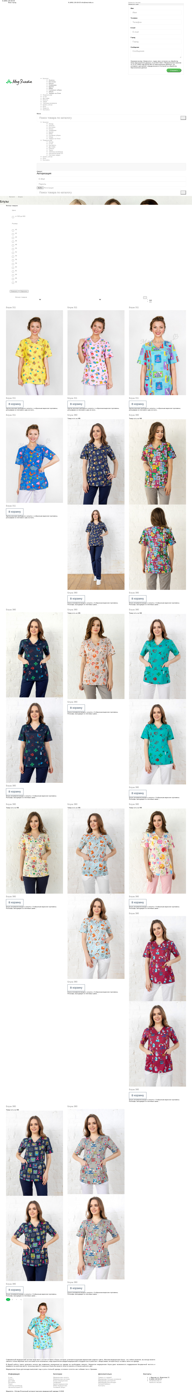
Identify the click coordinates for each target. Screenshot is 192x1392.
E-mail (133, 28)
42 (16, 233)
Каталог (46, 78)
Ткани (45, 101)
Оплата (45, 100)
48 (16, 244)
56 (16, 259)
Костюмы (52, 82)
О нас (45, 96)
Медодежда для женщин (107, 1382)
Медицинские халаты (61, 1377)
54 (16, 256)
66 (16, 278)
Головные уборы (55, 90)
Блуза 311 (11, 307)
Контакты (46, 110)
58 (16, 263)
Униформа (53, 85)
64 (16, 274)
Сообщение (135, 47)
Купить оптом (47, 105)
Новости (46, 108)
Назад (51, 124)
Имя (132, 8)
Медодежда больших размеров (109, 1379)
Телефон (134, 18)
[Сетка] (150, 300)
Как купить (52, 145)
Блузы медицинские (60, 1381)
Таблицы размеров (50, 103)
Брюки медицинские (60, 1384)
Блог (44, 106)
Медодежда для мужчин (107, 1381)
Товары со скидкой (105, 1377)
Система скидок (54, 155)
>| (21, 1299)
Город (133, 37)
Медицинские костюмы (61, 1379)
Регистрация (48, 188)
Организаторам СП (56, 153)
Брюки (51, 87)
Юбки (51, 88)
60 (16, 267)
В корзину (15, 404)
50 (16, 248)
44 (16, 237)
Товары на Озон (55, 93)
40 (16, 229)
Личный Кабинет (104, 1384)
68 (16, 282)
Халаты (52, 80)
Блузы (51, 83)
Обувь (51, 91)
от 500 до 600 (20, 216)
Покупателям (47, 140)
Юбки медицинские (60, 1385)
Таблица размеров (15, 1385)
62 (16, 270)
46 (16, 241)
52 (16, 252)
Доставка (46, 98)
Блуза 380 (72, 415)
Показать (14, 291)
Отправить (174, 70)
